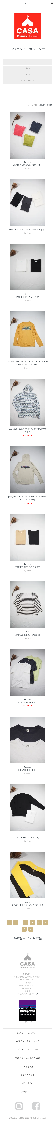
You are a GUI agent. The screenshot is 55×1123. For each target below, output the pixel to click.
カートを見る (27, 1066)
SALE (27, 62)
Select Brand (27, 81)
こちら (36, 994)
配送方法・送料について (27, 1041)
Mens (27, 68)
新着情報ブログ (27, 1091)
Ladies (27, 75)
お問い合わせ (27, 1083)
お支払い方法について (27, 1033)
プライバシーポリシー (27, 1049)
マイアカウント (27, 1075)
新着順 (49, 105)
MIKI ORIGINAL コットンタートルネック (27, 229)
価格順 (42, 105)
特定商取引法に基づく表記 (27, 1058)
